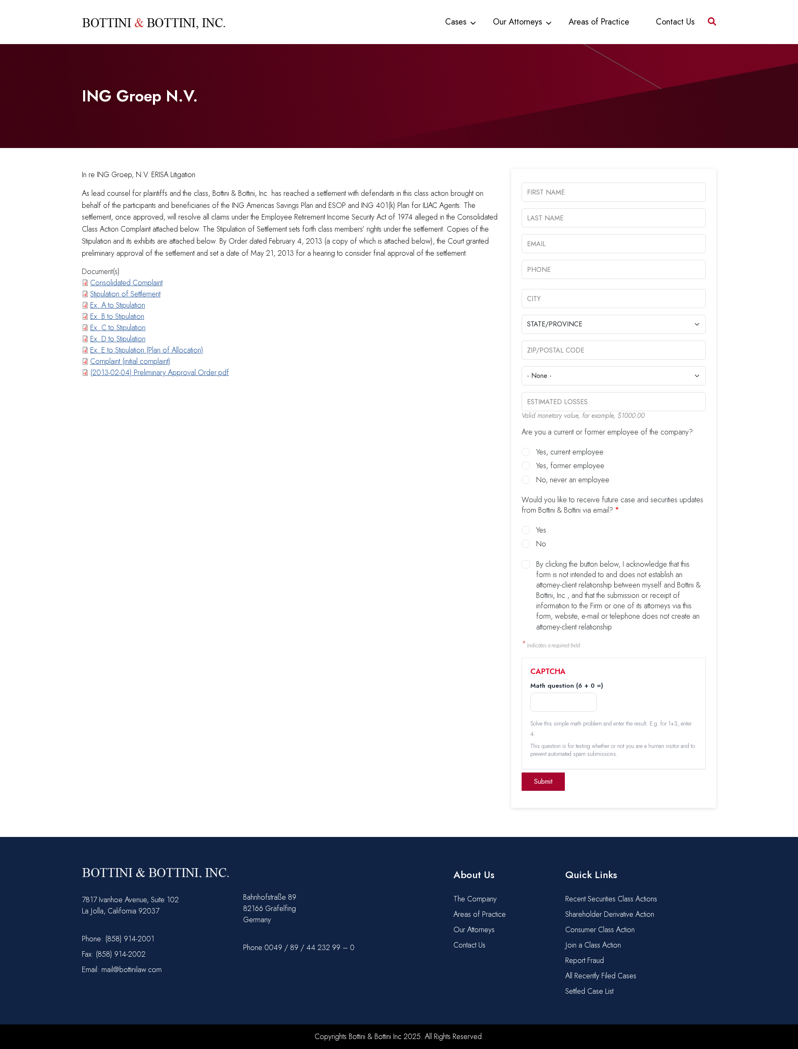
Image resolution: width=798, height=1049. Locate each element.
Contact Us (675, 22)
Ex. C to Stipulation (117, 327)
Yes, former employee (570, 466)
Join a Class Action (593, 945)
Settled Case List (589, 991)
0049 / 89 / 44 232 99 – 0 (309, 947)
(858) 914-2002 (120, 954)
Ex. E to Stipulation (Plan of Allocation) (146, 350)
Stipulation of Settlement (125, 294)
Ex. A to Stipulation (117, 305)
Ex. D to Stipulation (117, 338)
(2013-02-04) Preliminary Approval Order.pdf (159, 372)
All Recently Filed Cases (600, 975)
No (541, 544)
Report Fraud (584, 960)
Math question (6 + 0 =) (566, 685)
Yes (541, 530)
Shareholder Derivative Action (609, 914)
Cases (455, 22)
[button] (712, 21)
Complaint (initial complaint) (130, 361)
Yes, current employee (569, 452)
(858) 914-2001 (129, 938)
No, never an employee (572, 480)
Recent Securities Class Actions (611, 899)
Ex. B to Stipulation (117, 316)
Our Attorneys (517, 22)
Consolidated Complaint (126, 282)
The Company (475, 899)
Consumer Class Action (600, 929)
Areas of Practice (599, 22)
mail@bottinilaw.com (131, 969)
